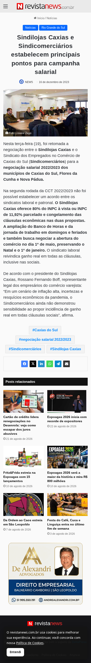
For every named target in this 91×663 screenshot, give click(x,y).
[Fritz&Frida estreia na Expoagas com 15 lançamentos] (23, 457)
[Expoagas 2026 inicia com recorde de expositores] (67, 401)
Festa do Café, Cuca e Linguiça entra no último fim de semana (65, 524)
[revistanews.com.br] (45, 6)
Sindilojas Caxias (66, 349)
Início (40, 18)
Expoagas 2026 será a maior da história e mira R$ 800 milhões (67, 477)
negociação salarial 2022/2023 (46, 339)
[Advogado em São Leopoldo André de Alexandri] (45, 573)
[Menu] (5, 8)
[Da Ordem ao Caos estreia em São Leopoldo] (23, 504)
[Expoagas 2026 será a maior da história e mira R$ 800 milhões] (67, 457)
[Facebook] (24, 364)
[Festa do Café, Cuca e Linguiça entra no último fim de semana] (67, 504)
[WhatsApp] (49, 364)
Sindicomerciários (26, 349)
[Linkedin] (41, 364)
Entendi (15, 652)
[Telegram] (58, 364)
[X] (33, 364)
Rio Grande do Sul (53, 27)
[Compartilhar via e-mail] (66, 364)
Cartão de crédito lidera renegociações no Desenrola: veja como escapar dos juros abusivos (21, 425)
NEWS (29, 82)
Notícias (52, 18)
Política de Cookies (30, 643)
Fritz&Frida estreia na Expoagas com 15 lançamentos (19, 477)
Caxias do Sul (46, 330)
